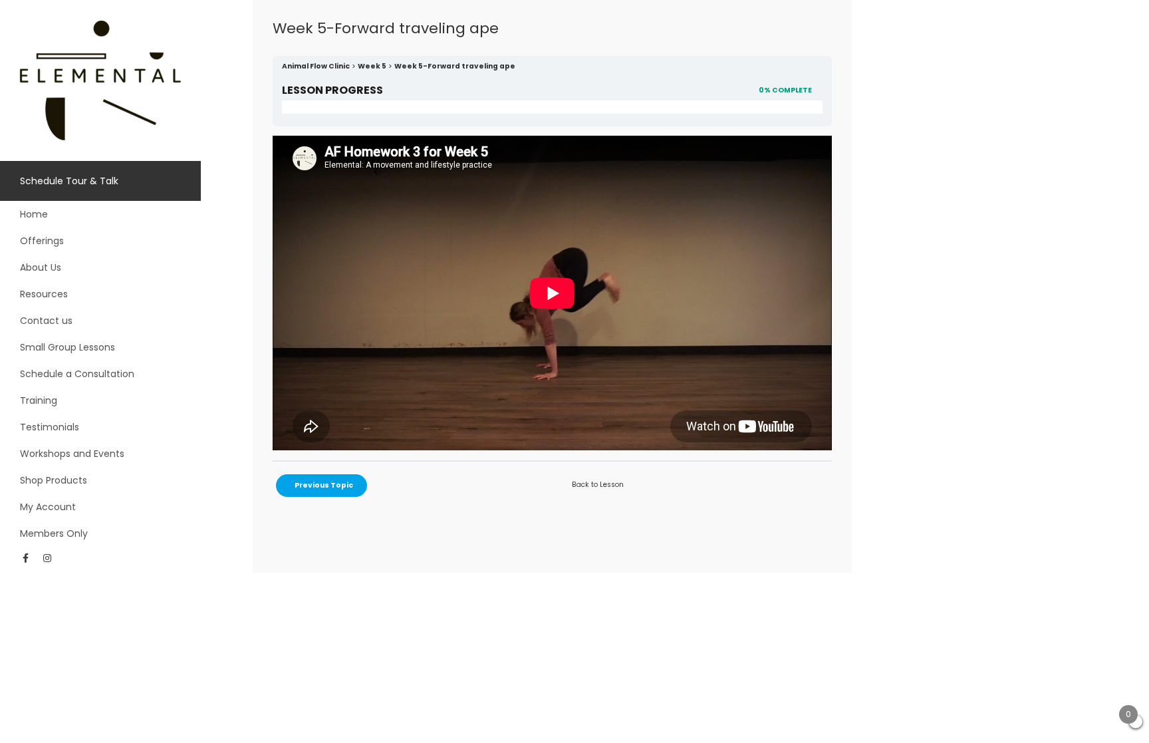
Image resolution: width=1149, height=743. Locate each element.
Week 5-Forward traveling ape (454, 66)
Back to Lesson (598, 485)
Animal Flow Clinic (316, 66)
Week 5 (372, 66)
